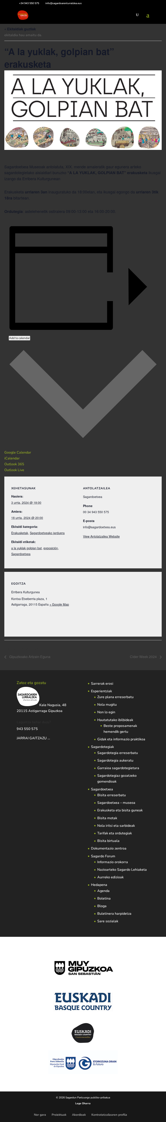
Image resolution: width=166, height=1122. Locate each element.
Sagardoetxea (20, 554)
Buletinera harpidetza (114, 913)
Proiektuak (59, 1115)
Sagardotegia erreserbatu (117, 753)
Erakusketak (19, 533)
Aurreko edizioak (110, 877)
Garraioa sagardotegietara (118, 768)
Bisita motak (107, 818)
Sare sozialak (107, 921)
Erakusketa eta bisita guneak (120, 810)
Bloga (102, 906)
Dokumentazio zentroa (108, 848)
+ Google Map (59, 604)
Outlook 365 (14, 464)
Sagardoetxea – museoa (116, 802)
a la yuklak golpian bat (26, 548)
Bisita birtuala (108, 840)
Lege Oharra (83, 1103)
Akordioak (79, 1115)
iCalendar (12, 458)
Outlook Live (14, 470)
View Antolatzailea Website (101, 536)
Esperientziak (101, 691)
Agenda (103, 891)
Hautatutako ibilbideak (115, 720)
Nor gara (40, 1115)
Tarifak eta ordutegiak (114, 833)
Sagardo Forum (103, 856)
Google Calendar (17, 452)
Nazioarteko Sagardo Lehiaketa (122, 869)
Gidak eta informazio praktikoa (121, 739)
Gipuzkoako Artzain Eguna (29, 656)
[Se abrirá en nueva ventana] (50, 738)
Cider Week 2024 (144, 656)
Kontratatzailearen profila (109, 1115)
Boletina (104, 898)
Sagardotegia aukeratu (115, 760)
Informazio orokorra (112, 862)
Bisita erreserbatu (111, 795)
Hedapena (99, 884)
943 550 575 (27, 728)
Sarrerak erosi (102, 683)
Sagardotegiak (102, 746)
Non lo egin (106, 712)
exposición (50, 548)
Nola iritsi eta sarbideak (116, 825)
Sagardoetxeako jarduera (47, 533)
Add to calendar (19, 338)
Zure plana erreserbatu (115, 697)
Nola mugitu (107, 704)
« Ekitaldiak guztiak (20, 28)
